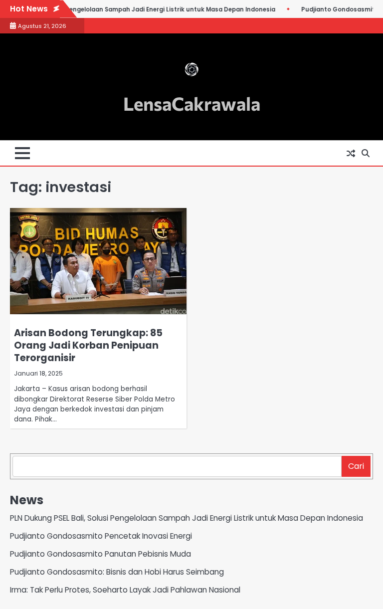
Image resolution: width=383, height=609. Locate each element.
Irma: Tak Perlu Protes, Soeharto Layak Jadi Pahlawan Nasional (125, 590)
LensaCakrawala (191, 103)
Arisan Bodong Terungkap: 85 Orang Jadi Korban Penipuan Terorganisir (88, 345)
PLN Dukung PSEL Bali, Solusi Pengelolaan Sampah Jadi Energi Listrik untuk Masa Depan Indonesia (186, 518)
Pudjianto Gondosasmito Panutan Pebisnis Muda (100, 554)
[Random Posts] (350, 153)
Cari (356, 466)
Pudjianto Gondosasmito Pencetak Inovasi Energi (101, 536)
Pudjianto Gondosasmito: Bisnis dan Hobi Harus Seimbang (117, 572)
